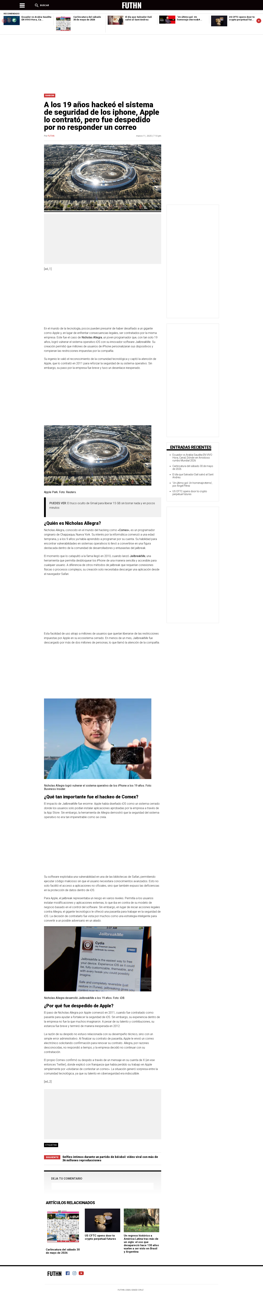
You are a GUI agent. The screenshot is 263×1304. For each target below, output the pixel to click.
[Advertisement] (131, 63)
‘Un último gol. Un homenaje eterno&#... (189, 18)
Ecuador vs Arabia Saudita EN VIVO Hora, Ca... (36, 18)
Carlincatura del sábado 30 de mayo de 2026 (87, 18)
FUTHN (51, 136)
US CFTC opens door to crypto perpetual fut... (242, 18)
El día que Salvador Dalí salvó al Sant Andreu (138, 18)
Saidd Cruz (137, 1290)
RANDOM (49, 95)
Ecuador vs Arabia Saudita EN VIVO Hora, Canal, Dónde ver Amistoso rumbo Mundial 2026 (192, 457)
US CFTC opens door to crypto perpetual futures (100, 1237)
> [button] (259, 20)
